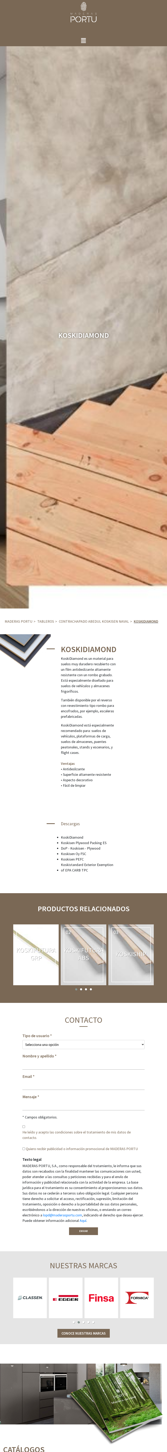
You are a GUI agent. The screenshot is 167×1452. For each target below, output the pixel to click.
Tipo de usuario (35, 1035)
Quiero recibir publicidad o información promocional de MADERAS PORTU (82, 1148)
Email (27, 1076)
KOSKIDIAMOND (146, 621)
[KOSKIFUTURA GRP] (36, 954)
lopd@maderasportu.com (62, 1215)
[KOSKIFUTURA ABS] (83, 954)
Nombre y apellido (38, 1056)
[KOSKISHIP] (131, 954)
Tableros (45, 621)
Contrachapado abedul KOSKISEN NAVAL (94, 621)
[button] (76, 989)
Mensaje (29, 1096)
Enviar (83, 1231)
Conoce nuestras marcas (84, 1333)
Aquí (83, 1220)
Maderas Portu (18, 621)
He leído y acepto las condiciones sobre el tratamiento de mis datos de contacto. (76, 1135)
